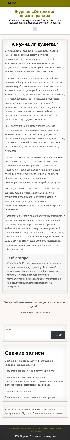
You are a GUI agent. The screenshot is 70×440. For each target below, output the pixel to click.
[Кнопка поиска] (35, 29)
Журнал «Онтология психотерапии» (35, 13)
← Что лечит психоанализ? (35, 312)
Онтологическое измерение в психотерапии (30, 397)
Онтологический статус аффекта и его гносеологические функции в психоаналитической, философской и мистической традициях (34, 381)
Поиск (8, 329)
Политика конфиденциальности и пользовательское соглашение (35, 429)
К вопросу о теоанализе (18, 391)
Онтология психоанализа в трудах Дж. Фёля (30, 370)
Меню (12, 3)
